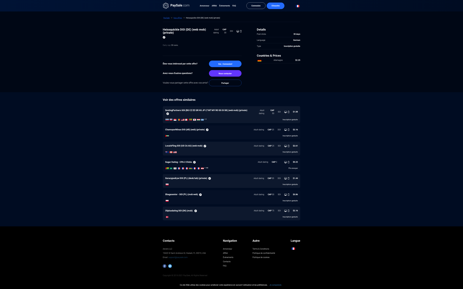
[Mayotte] (187, 167)
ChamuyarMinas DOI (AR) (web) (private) (185, 129)
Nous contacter (225, 73)
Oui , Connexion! (225, 64)
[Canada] (171, 151)
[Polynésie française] (202, 167)
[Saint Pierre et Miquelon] (179, 167)
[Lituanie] (191, 119)
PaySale (166, 18)
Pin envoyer (293, 168)
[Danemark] (167, 216)
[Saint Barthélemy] (175, 167)
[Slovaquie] (171, 119)
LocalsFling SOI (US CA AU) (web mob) (183, 145)
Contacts (227, 261)
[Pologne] (167, 184)
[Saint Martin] (183, 167)
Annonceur (227, 249)
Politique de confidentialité (263, 253)
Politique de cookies (260, 257)
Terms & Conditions (260, 249)
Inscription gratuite (290, 119)
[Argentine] (167, 135)
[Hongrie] (199, 119)
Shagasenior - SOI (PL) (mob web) (181, 194)
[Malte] (187, 119)
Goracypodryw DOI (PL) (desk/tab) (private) (186, 178)
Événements (228, 257)
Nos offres (178, 18)
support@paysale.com (178, 257)
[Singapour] (175, 119)
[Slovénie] (167, 119)
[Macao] (171, 167)
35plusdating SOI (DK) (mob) (179, 210)
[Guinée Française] (199, 167)
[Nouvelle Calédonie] (191, 167)
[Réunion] (195, 167)
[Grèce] (202, 119)
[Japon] (195, 119)
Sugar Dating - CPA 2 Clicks (178, 162)
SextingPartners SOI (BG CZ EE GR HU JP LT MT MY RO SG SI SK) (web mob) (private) (206, 110)
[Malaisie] (183, 119)
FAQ (224, 266)
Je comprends (275, 285)
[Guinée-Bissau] (167, 167)
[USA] (175, 151)
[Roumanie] (179, 119)
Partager (225, 83)
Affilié (225, 253)
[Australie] (167, 151)
